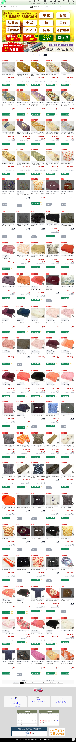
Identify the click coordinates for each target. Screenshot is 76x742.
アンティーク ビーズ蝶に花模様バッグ (23, 195)
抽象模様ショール (34, 256)
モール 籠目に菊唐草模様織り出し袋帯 (23, 105)
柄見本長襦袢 (48, 256)
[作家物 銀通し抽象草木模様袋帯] (8, 126)
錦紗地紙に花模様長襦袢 (65, 538)
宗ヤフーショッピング (15, 702)
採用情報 (61, 700)
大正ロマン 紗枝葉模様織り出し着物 (8, 477)
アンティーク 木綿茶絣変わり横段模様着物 (38, 447)
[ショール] (67, 249)
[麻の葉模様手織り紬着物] (23, 218)
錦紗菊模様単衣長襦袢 (35, 569)
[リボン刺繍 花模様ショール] (8, 280)
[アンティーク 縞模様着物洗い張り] (52, 439)
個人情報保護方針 (61, 701)
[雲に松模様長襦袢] (8, 531)
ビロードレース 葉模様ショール (23, 417)
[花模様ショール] (38, 218)
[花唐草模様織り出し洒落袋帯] (8, 156)
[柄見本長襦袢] (52, 249)
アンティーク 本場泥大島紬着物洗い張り (23, 477)
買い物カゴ (39, 3)
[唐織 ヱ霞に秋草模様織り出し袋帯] (52, 67)
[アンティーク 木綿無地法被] (38, 593)
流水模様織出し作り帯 (65, 600)
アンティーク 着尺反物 (21, 538)
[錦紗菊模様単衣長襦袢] (38, 562)
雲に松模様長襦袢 (5, 538)
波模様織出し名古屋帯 (65, 631)
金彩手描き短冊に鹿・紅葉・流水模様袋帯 (23, 134)
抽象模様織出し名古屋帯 (21, 631)
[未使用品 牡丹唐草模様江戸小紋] (8, 408)
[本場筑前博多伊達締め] (8, 562)
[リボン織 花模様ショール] (23, 249)
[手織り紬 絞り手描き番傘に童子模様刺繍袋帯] (38, 67)
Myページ (51, 3)
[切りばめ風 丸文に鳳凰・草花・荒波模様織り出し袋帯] (67, 126)
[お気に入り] (61, 7)
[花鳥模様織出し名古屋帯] (52, 655)
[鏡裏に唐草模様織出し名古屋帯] (67, 655)
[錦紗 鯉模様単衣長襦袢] (67, 156)
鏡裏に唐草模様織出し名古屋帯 (66, 663)
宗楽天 (15, 701)
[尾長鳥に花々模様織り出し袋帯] (8, 67)
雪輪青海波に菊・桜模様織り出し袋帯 (52, 105)
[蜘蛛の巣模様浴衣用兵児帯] (23, 562)
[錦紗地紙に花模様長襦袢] (67, 531)
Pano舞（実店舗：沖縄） (15, 706)
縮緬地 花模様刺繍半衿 (50, 193)
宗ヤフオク (15, 703)
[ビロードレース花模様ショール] (67, 344)
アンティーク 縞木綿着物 (7, 446)
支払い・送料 (45, 3)
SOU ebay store (15, 699)
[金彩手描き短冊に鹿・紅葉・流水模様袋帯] (23, 126)
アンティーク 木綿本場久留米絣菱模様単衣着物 (38, 477)
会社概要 (68, 3)
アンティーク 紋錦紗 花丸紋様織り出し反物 (8, 508)
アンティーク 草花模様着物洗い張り (67, 447)
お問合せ (59, 3)
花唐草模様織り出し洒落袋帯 (7, 163)
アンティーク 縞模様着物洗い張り (52, 446)
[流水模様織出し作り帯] (67, 593)
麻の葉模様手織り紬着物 (21, 225)
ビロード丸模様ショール (35, 322)
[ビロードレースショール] (52, 313)
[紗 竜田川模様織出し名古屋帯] (38, 655)
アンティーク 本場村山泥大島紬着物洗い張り (52, 477)
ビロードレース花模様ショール (66, 353)
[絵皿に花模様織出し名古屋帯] (52, 593)
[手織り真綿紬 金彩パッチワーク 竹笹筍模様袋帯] (23, 67)
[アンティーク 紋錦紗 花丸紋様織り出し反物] (8, 500)
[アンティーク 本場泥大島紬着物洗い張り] (23, 469)
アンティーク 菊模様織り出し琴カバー (23, 447)
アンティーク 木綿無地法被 (36, 600)
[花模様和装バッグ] (67, 185)
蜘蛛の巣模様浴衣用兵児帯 (22, 569)
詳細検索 (36, 6)
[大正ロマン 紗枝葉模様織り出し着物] (8, 469)
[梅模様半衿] (23, 655)
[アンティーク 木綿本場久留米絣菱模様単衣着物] (38, 469)
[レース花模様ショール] (52, 218)
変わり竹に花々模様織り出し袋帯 (37, 133)
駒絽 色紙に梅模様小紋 (50, 415)
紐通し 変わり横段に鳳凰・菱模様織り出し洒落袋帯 (67, 105)
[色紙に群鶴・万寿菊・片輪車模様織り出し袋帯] (23, 156)
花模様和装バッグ (64, 193)
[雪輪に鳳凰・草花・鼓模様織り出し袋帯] (52, 156)
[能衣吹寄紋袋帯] (67, 67)
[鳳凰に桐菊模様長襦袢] (8, 185)
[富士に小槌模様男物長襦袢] (67, 280)
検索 (31, 6)
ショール (62, 256)
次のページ (60, 682)
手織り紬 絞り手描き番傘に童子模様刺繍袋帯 (38, 75)
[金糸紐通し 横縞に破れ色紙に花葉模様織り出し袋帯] (38, 96)
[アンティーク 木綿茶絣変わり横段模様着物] (38, 439)
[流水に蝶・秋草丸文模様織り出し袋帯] (8, 96)
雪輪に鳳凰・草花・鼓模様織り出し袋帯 (52, 164)
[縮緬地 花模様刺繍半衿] (52, 185)
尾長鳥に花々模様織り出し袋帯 (7, 74)
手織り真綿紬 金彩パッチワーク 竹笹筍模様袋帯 (23, 75)
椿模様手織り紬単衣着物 (6, 225)
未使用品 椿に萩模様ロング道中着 (23, 507)
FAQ (55, 3)
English (73, 3)
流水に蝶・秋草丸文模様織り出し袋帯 (8, 105)
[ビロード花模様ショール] (38, 280)
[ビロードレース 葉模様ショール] (23, 408)
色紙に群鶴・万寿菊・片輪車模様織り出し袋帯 (23, 164)
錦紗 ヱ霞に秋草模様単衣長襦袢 (37, 193)
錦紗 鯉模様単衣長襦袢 (65, 163)
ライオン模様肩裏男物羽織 (66, 225)
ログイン (30, 3)
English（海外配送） (15, 698)
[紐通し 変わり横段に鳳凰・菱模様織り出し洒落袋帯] (67, 96)
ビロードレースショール (50, 322)
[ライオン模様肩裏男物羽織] (67, 218)
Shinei (38, 698)
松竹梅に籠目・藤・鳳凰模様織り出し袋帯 (52, 134)
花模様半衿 (63, 415)
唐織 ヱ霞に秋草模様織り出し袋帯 (52, 74)
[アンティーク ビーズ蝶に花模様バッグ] (23, 185)
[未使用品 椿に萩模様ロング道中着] (23, 500)
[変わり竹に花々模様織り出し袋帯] (38, 126)
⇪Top (74, 739)
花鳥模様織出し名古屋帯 (50, 663)
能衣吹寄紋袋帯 (64, 74)
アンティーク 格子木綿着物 (36, 415)
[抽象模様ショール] (38, 249)
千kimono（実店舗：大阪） (15, 704)
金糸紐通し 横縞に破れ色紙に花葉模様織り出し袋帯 (38, 105)
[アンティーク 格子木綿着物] (38, 408)
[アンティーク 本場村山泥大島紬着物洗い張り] (52, 469)
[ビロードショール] (23, 593)
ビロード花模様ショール (35, 289)
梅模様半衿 (19, 663)
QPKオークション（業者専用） (39, 701)
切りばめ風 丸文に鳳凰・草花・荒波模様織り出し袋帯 (67, 134)
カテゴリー (4, 6)
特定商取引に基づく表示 (61, 702)
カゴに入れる (7, 84)
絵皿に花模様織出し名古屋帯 (51, 600)
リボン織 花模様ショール (22, 256)
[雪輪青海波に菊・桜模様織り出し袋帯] (52, 96)
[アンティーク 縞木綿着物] (8, 439)
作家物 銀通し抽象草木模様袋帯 (8, 133)
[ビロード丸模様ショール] (38, 313)
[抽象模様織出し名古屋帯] (23, 624)
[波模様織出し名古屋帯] (67, 624)
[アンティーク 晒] (52, 500)
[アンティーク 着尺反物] (23, 531)
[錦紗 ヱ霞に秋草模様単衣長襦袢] (38, 185)
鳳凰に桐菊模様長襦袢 (6, 193)
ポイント (64, 3)
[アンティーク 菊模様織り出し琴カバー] (23, 439)
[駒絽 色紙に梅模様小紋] (52, 408)
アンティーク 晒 (49, 507)
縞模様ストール (64, 569)
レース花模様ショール (50, 225)
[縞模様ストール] (67, 562)
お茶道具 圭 (39, 699)
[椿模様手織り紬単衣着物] (8, 218)
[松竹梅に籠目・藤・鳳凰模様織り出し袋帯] (52, 126)
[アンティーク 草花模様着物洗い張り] (67, 439)
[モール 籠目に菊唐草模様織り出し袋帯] (23, 96)
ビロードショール (20, 602)
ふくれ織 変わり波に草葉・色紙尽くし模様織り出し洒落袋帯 (38, 164)
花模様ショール (34, 225)
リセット (42, 6)
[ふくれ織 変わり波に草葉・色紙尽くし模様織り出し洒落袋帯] (38, 156)
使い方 (34, 3)
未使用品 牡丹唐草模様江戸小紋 (8, 415)
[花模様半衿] (67, 408)
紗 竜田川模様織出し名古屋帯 (36, 663)
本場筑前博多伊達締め (6, 569)
